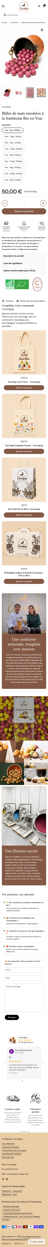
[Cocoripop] (24, 6)
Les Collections (8, 1143)
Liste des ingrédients (12, 263)
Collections (14, 22)
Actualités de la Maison (12, 1154)
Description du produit (13, 256)
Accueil (4, 22)
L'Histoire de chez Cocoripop (14, 1150)
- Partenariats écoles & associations (17, 1213)
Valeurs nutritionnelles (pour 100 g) (19, 270)
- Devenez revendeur (10, 1206)
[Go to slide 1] (22, 1081)
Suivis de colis (8, 1157)
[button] (43, 6)
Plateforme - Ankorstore (12, 1191)
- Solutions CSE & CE (11, 1210)
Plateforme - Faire (9, 1194)
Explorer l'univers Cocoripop (24, 721)
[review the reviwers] (10, 1058)
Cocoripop (26, 1236)
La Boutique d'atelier (10, 1147)
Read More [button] (13, 1073)
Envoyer (12, 1017)
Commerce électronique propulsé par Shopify (21, 1237)
